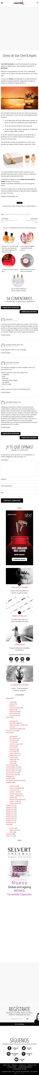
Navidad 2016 (10, 813)
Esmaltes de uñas (15, 794)
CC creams (13, 742)
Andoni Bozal (13, 786)
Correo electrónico (7, 486)
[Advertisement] (19, 28)
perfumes (13, 214)
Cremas (8, 732)
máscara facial (14, 713)
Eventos (12, 828)
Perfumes (9, 834)
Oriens (7, 214)
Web (2, 492)
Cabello (8, 717)
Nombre (4, 479)
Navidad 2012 (10, 805)
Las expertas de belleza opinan (15, 780)
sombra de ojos (14, 803)
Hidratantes (13, 750)
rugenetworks (20, 1073)
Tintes (11, 727)
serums (12, 761)
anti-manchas (14, 738)
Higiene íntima (14, 830)
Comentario (5, 460)
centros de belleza (15, 708)
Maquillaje (9, 782)
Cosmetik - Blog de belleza (22, 1071)
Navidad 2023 (10, 822)
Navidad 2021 (10, 820)
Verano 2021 (9, 836)
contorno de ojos (15, 744)
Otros (7, 824)
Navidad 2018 (10, 817)
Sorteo (12, 832)
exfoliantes (9, 776)
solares (12, 763)
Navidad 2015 (10, 811)
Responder (6, 335)
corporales (13, 746)
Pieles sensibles (14, 753)
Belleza (8, 698)
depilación (12, 710)
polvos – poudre (14, 801)
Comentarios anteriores (10, 307)
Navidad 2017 (10, 815)
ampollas (12, 704)
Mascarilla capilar (15, 723)
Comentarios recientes (29, 312)
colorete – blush (14, 792)
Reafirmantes (13, 755)
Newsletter (32, 1065)
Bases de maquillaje (15, 788)
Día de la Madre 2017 (12, 771)
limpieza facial (14, 711)
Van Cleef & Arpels (24, 214)
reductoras (13, 757)
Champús (12, 721)
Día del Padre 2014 (11, 773)
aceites (12, 702)
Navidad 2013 (10, 807)
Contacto (22, 1065)
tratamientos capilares (16, 729)
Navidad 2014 (10, 809)
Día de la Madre (10, 765)
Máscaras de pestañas (16, 799)
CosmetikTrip (11, 1067)
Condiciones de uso (19, 1069)
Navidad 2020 (10, 819)
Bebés (11, 706)
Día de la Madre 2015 (12, 769)
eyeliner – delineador (16, 796)
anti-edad (12, 736)
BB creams (13, 740)
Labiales (12, 797)
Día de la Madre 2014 (12, 767)
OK (27, 1019)
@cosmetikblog (19, 1024)
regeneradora (14, 759)
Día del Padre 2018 (11, 775)
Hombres (8, 778)
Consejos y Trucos (11, 731)
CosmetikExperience (25, 1067)
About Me (6, 1065)
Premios (14, 1065)
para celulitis (13, 752)
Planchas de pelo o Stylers (17, 725)
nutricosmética (14, 715)
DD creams (13, 748)
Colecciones (13, 790)
